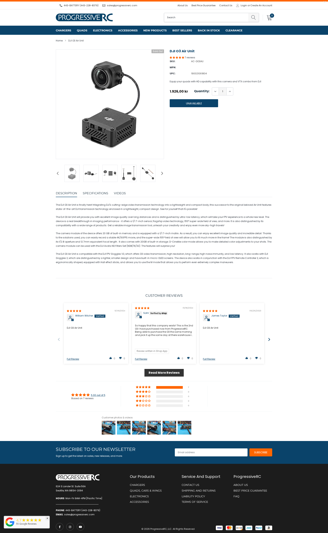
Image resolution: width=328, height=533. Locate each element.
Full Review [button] (73, 359)
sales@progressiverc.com (122, 5)
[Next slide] (269, 339)
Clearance (234, 30)
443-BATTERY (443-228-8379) (81, 5)
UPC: (173, 73)
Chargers (63, 30)
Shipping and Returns (199, 490)
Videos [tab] (120, 193)
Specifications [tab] (95, 193)
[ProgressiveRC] (9, 526)
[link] (59, 527)
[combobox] (206, 17)
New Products (155, 30)
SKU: (172, 61)
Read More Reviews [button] (164, 372)
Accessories (128, 30)
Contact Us (225, 5)
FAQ (236, 496)
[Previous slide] (59, 339)
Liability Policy (193, 496)
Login (244, 5)
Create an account (261, 5)
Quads (82, 30)
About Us (182, 5)
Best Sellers (182, 30)
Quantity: (202, 91)
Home (59, 40)
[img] (74, 311)
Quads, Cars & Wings (146, 490)
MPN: (173, 67)
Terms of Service (195, 502)
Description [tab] (66, 193)
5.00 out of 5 (98, 395)
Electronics (102, 30)
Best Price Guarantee (203, 5)
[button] (177, 57)
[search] (253, 17)
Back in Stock (209, 30)
